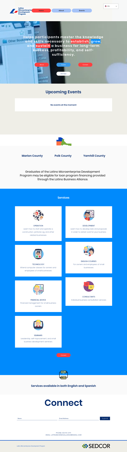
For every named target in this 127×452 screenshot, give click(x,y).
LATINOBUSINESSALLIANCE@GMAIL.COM (66, 435)
